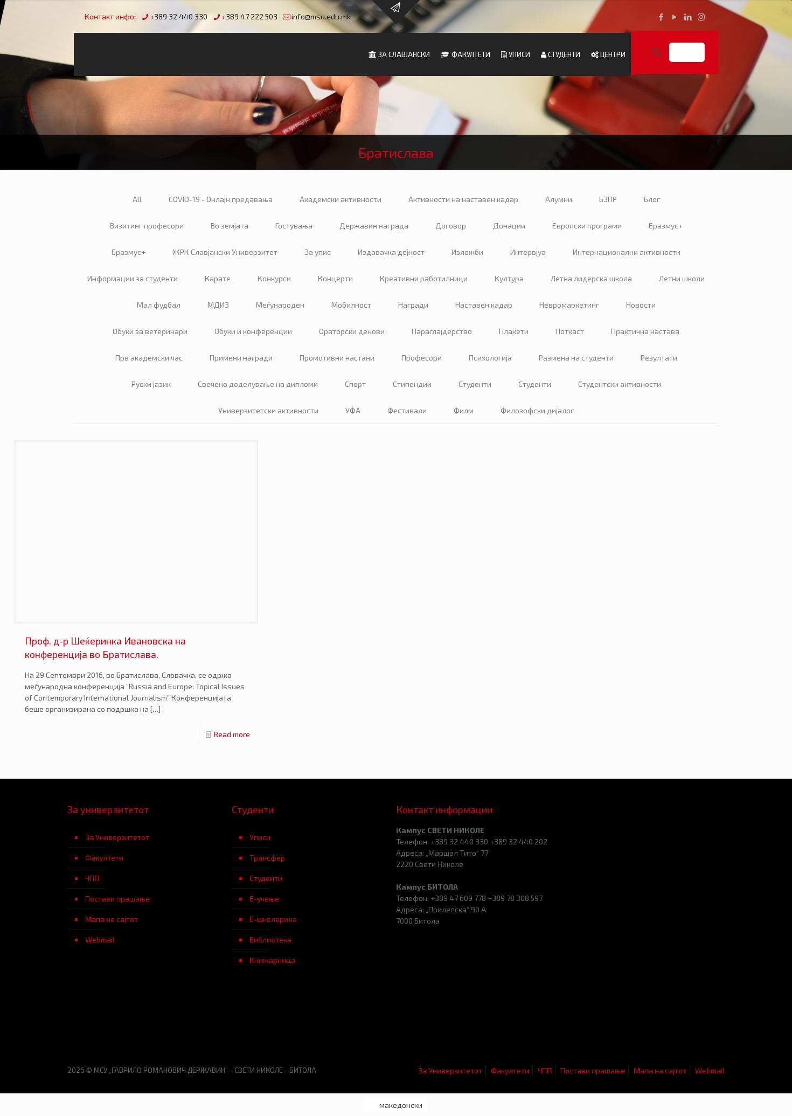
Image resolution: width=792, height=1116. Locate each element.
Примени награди (241, 357)
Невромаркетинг (569, 304)
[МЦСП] (149, 1023)
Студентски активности (619, 384)
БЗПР (608, 199)
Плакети (514, 331)
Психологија (490, 357)
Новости (641, 304)
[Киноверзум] (314, 1023)
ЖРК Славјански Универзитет (224, 252)
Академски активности (340, 199)
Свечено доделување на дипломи (258, 384)
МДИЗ (218, 304)
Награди (413, 304)
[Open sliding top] (396, 12)
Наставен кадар (483, 304)
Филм (464, 410)
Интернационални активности (626, 252)
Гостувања (293, 225)
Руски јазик (151, 384)
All (137, 199)
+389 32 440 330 (178, 16)
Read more (232, 734)
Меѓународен (280, 304)
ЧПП (92, 878)
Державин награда (373, 225)
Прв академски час (149, 357)
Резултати (659, 357)
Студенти (474, 384)
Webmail (100, 939)
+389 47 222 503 (249, 16)
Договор (450, 225)
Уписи (259, 837)
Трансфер (267, 857)
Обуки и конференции (253, 331)
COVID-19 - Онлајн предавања (221, 199)
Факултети (104, 857)
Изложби (467, 252)
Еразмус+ (666, 225)
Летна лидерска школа (591, 278)
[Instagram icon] (701, 17)
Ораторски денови (352, 331)
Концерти (335, 278)
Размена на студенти (576, 357)
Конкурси (274, 278)
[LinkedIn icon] (688, 17)
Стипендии (412, 384)
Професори (421, 357)
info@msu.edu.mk (321, 16)
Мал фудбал (158, 304)
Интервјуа (528, 252)
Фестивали (407, 410)
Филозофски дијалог (537, 410)
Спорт (355, 384)
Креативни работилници (424, 278)
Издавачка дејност (391, 252)
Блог (652, 199)
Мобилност (351, 304)
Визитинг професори (147, 225)
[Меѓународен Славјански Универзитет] (176, 54)
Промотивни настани (337, 357)
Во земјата (229, 225)
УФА (352, 410)
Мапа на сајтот (111, 919)
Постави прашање (117, 898)
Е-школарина (273, 919)
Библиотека (270, 939)
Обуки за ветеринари (150, 331)
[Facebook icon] (661, 17)
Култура (509, 278)
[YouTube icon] (674, 17)
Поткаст (569, 331)
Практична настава (645, 331)
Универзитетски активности (268, 410)
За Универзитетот (117, 837)
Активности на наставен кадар (463, 199)
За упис (317, 252)
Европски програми (587, 225)
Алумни (558, 199)
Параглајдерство (442, 331)
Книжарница (272, 960)
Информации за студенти (132, 278)
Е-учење (264, 898)
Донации (509, 225)
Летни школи (682, 278)
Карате (218, 278)
